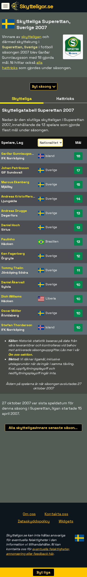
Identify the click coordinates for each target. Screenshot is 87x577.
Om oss (29, 514)
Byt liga (43, 572)
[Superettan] (73, 55)
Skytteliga (22, 98)
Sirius (5, 229)
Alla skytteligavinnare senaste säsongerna (45, 427)
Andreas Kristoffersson (20, 196)
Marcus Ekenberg (15, 182)
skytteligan (31, 36)
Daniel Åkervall (12, 282)
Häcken (7, 244)
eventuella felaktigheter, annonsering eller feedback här (38, 551)
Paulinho (8, 239)
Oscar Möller (11, 311)
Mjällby (6, 187)
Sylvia (6, 287)
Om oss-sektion (20, 354)
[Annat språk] (78, 537)
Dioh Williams (11, 296)
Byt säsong (42, 86)
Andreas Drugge (14, 211)
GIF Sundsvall (11, 172)
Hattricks (65, 98)
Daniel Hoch (10, 225)
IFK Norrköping (12, 158)
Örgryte (7, 258)
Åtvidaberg (10, 315)
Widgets (66, 521)
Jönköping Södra (14, 272)
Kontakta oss (56, 514)
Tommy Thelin (12, 268)
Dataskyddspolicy (34, 521)
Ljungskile (9, 201)
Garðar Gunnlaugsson (18, 153)
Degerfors (9, 215)
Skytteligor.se (36, 6)
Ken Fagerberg (13, 253)
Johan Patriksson (15, 168)
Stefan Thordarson (16, 325)
